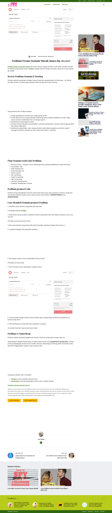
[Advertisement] (41, 97)
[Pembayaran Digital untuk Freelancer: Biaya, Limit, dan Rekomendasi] (34, 504)
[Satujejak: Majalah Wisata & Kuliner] (88, 75)
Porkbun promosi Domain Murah (19, 385)
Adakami (47, 4)
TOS (103, 0)
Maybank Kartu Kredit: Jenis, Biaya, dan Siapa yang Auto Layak (71, 505)
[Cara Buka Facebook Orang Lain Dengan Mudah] (23, 477)
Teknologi (51, 56)
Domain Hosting (42, 56)
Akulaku (65, 4)
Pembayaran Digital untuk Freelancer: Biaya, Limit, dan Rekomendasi (46, 505)
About (80, 0)
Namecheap (15, 381)
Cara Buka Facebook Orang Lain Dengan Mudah (95, 63)
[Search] (103, 4)
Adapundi (56, 4)
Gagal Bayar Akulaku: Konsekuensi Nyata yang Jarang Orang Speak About (95, 131)
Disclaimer (99, 0)
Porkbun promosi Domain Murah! (19, 66)
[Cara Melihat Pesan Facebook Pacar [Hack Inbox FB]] (56, 477)
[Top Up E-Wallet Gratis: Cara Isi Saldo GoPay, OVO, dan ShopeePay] (84, 504)
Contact (84, 0)
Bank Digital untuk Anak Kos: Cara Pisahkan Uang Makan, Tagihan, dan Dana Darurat (21, 505)
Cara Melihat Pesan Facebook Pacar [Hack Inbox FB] (90, 55)
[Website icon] (41, 442)
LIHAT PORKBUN (14, 400)
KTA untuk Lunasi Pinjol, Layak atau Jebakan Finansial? (95, 122)
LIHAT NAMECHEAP (30, 400)
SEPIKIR (16, 511)
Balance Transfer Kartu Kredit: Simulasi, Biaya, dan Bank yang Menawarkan (89, 104)
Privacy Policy (91, 0)
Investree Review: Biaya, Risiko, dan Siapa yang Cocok (96, 113)
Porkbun (31, 69)
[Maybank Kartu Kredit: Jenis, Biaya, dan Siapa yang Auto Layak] (59, 504)
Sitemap (102, 511)
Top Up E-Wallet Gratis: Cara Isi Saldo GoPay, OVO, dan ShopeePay (96, 505)
